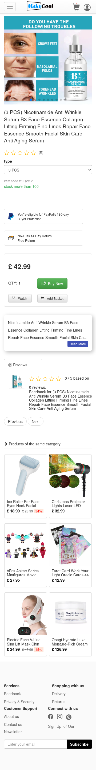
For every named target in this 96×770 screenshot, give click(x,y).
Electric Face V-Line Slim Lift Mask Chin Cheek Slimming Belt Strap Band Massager (25, 642)
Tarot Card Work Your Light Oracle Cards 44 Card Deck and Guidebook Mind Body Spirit (70, 573)
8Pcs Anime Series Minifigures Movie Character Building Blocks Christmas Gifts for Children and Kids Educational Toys (25, 573)
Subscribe (79, 744)
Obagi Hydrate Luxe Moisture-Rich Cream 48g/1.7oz (70, 642)
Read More (78, 343)
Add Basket (55, 298)
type (8, 161)
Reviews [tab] (19, 364)
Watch (22, 298)
